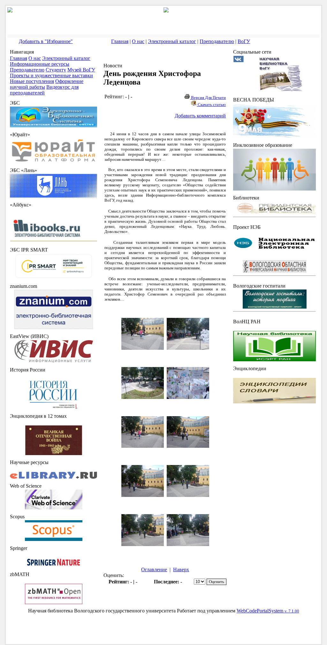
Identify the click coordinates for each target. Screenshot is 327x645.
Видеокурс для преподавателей (44, 89)
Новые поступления (32, 81)
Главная (119, 41)
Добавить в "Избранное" (46, 41)
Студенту (56, 69)
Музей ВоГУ (81, 69)
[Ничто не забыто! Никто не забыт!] (274, 136)
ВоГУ (244, 41)
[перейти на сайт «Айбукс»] (53, 241)
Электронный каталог (172, 41)
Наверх (181, 569)
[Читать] (53, 453)
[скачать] (53, 407)
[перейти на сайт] (53, 161)
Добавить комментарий (200, 115)
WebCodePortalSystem (268, 610)
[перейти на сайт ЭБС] (53, 125)
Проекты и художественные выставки (51, 75)
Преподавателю (217, 41)
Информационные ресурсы (39, 64)
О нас (138, 41)
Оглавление (154, 569)
